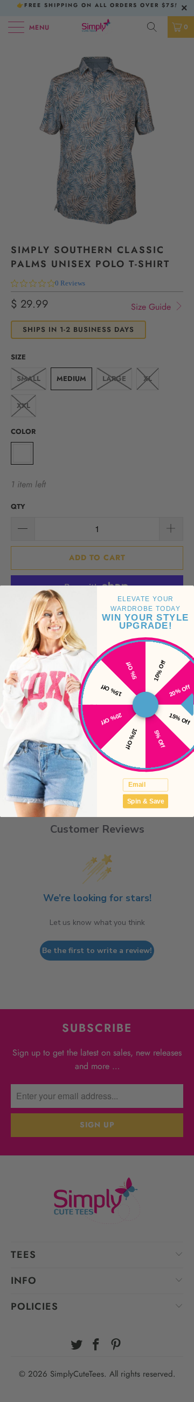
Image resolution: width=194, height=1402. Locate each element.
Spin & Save (145, 800)
